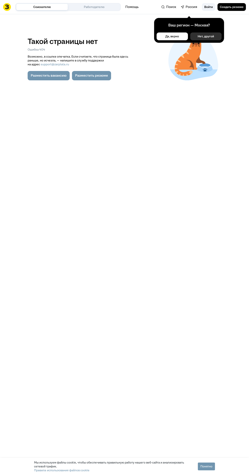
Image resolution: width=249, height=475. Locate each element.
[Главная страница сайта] (7, 7)
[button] (208, 7)
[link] (168, 7)
